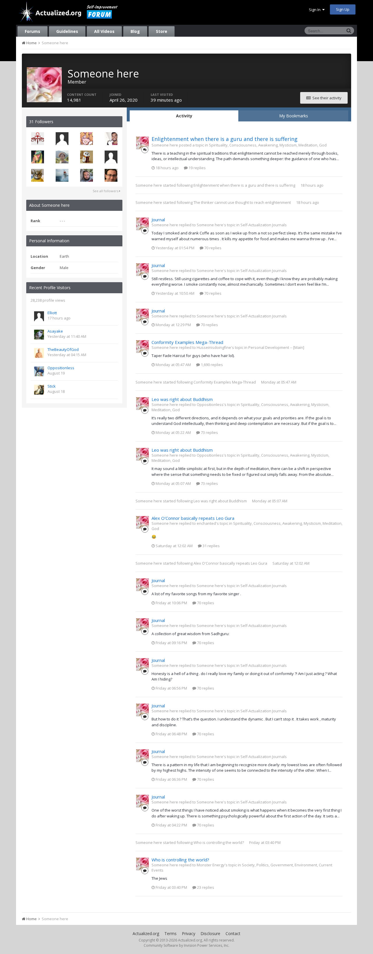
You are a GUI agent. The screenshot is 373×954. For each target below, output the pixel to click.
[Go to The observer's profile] (37, 138)
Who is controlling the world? (218, 842)
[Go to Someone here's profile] (142, 143)
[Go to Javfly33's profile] (62, 157)
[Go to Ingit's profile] (37, 175)
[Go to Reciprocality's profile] (86, 175)
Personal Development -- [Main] (276, 347)
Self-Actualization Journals (263, 224)
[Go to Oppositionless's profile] (39, 371)
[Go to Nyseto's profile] (62, 175)
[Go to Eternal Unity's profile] (111, 175)
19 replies (197, 167)
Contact (233, 933)
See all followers (106, 191)
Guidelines (67, 31)
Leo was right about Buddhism (182, 399)
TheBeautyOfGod (63, 349)
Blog (135, 31)
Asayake (55, 331)
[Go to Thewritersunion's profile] (86, 138)
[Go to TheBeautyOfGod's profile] (39, 353)
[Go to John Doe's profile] (111, 157)
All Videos (104, 31)
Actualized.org (146, 933)
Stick (51, 386)
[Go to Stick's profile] (39, 390)
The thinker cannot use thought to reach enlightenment (242, 202)
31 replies (211, 545)
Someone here (149, 185)
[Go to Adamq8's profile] (62, 138)
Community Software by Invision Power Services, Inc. (186, 945)
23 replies (205, 887)
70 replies (212, 247)
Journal (158, 219)
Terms (170, 933)
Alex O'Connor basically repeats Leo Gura (193, 518)
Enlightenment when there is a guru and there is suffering (225, 138)
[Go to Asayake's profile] (39, 335)
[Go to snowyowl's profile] (86, 157)
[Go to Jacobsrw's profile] (111, 138)
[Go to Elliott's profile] (39, 316)
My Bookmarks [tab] (293, 116)
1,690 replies (211, 364)
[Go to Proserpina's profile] (37, 157)
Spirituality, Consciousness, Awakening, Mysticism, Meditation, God (268, 145)
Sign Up (342, 9)
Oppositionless (60, 367)
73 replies (209, 432)
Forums (32, 31)
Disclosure (210, 933)
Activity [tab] (184, 116)
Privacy (188, 933)
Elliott (52, 312)
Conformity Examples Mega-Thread (187, 342)
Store (161, 31)
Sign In (315, 9)
